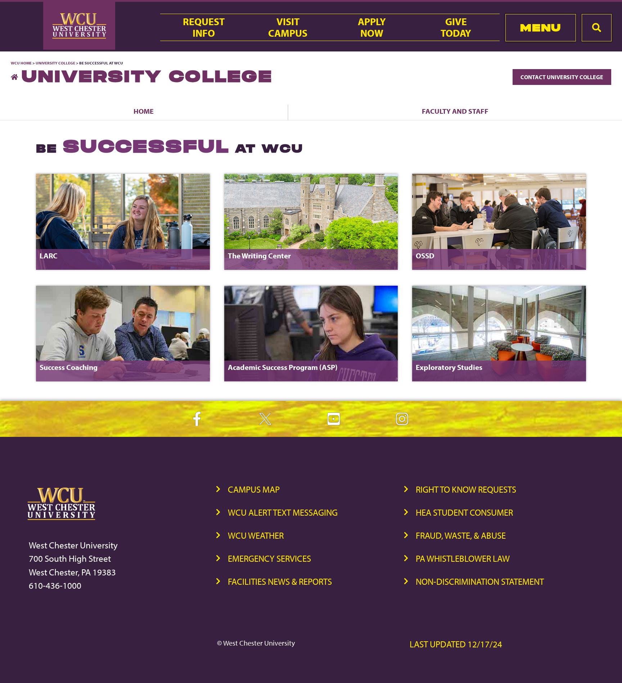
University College (55, 62)
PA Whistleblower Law (463, 558)
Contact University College (561, 77)
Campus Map (254, 489)
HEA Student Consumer (464, 512)
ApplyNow (372, 27)
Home (144, 111)
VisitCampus (287, 27)
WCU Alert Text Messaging (283, 512)
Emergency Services (269, 558)
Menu (540, 27)
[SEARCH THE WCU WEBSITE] (597, 27)
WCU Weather (256, 535)
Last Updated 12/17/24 (456, 644)
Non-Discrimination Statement (480, 581)
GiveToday (456, 27)
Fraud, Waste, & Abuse (461, 535)
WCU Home (21, 62)
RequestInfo (204, 27)
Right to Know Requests (466, 489)
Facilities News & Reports (280, 581)
